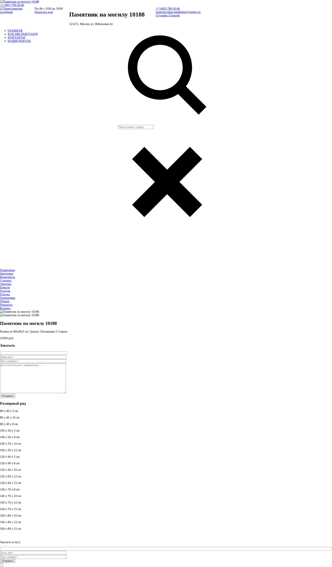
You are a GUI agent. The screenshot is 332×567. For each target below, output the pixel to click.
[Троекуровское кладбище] (14, 12)
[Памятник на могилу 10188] (19, 1)
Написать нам (44, 12)
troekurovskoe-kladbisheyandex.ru (178, 12)
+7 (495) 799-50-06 (12, 5)
